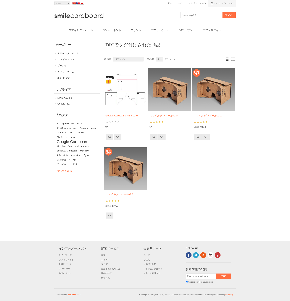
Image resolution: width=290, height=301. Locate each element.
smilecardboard (82, 146)
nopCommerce (74, 295)
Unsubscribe (207, 282)
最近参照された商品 (110, 268)
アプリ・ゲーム (160, 30)
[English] (78, 3)
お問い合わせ (65, 273)
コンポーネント (111, 30)
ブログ (104, 264)
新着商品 (105, 278)
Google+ (218, 255)
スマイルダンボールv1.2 (119, 194)
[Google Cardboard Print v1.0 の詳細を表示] (125, 89)
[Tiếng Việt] (74, 3)
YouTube (210, 255)
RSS (203, 255)
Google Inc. (63, 103)
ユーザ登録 (167, 3)
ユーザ (146, 255)
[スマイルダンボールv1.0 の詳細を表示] (169, 89)
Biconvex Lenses (88, 128)
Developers (64, 268)
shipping (229, 295)
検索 (103, 255)
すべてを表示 (64, 171)
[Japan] (82, 3)
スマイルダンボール (81, 30)
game (73, 137)
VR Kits (73, 159)
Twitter (196, 255)
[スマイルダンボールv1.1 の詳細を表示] (213, 89)
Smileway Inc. (64, 98)
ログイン (180, 3)
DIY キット (62, 137)
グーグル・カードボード (69, 164)
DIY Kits (80, 132)
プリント (135, 30)
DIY (72, 132)
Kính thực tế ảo (64, 146)
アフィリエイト (212, 30)
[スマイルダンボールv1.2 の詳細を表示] (125, 168)
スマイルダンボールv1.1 (208, 115)
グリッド (227, 59)
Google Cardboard (72, 142)
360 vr (80, 123)
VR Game (61, 160)
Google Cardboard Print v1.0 (121, 115)
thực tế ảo (76, 155)
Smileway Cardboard (67, 150)
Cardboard (62, 132)
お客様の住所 (149, 264)
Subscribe (193, 282)
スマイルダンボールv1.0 (163, 115)
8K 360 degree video (67, 128)
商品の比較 (106, 273)
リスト (233, 59)
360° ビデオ (186, 30)
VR (86, 155)
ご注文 (146, 259)
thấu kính (84, 151)
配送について (65, 264)
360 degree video (65, 123)
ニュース (105, 259)
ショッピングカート (153, 268)
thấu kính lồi (62, 155)
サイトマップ (65, 255)
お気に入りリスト (151, 273)
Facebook (189, 255)
